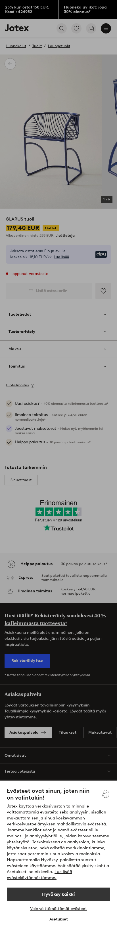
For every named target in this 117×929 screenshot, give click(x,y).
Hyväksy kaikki (58, 894)
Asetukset (58, 919)
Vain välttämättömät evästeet (58, 908)
